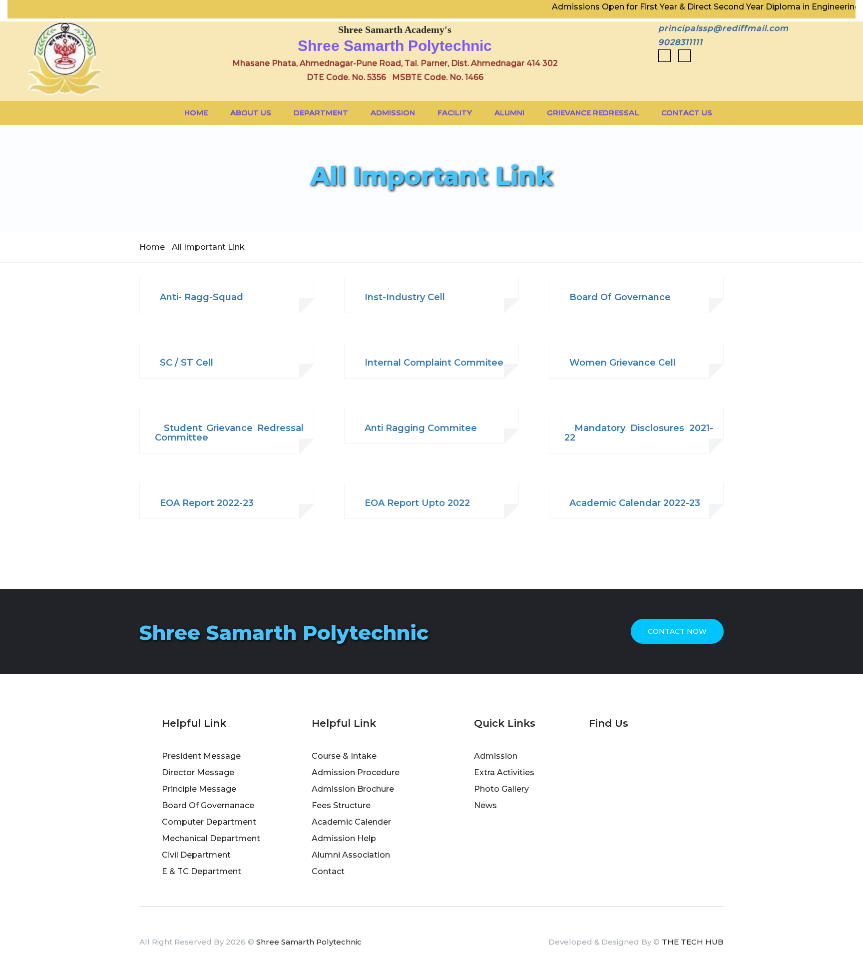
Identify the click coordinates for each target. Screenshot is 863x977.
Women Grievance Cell (620, 363)
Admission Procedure (356, 772)
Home (196, 112)
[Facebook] (664, 55)
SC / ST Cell (184, 363)
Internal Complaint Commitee (431, 363)
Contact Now (677, 631)
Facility (454, 112)
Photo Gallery (501, 789)
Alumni (509, 112)
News (485, 805)
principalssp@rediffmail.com (723, 28)
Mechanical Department (211, 838)
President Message (201, 756)
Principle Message (199, 789)
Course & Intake (344, 756)
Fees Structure (341, 805)
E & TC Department (201, 871)
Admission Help (344, 838)
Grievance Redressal (593, 112)
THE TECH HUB (693, 942)
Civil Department (196, 855)
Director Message (198, 772)
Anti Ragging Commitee (418, 429)
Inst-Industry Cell (402, 298)
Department (321, 112)
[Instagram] (682, 55)
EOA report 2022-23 (204, 503)
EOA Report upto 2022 (415, 503)
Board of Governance (617, 298)
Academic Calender (351, 822)
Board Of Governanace (208, 805)
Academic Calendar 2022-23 (632, 503)
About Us (250, 112)
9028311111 (680, 42)
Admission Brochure (353, 789)
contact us (686, 112)
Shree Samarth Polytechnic (309, 942)
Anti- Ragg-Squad (199, 298)
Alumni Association (351, 855)
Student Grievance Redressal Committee (229, 434)
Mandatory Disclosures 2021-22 (638, 434)
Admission (393, 112)
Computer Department (209, 822)
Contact (328, 871)
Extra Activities (504, 772)
